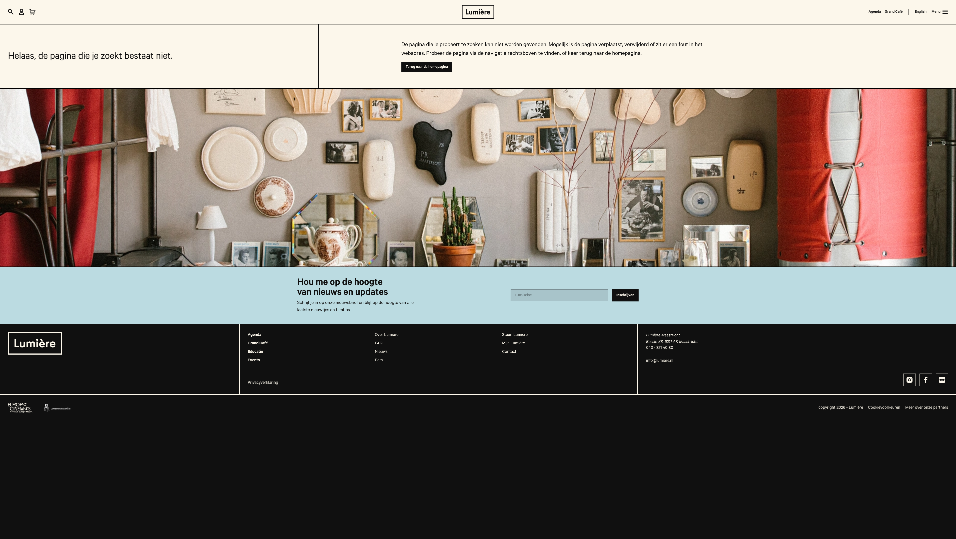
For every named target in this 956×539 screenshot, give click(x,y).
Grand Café (894, 12)
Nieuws (381, 352)
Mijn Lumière (513, 343)
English (921, 12)
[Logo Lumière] (478, 12)
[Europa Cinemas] (20, 408)
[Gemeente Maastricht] (57, 408)
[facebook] (926, 380)
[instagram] (910, 380)
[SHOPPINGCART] (32, 12)
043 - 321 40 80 (659, 348)
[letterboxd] (942, 380)
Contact (509, 352)
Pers (379, 360)
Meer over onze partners (926, 407)
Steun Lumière (515, 335)
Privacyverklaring (263, 383)
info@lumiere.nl (659, 361)
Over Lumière (386, 335)
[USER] (21, 12)
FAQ (378, 343)
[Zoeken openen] (10, 12)
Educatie (255, 352)
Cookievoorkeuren (884, 407)
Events (254, 360)
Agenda (875, 12)
